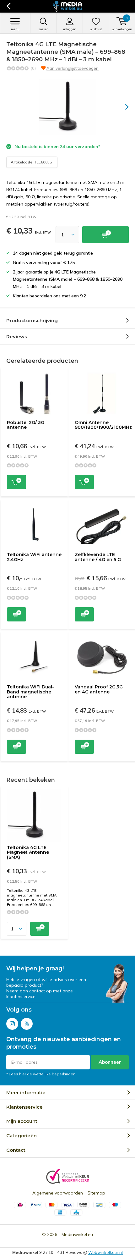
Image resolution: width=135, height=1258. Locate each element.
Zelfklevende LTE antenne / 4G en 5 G (98, 557)
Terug (8, 6)
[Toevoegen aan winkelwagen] (105, 234)
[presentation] (122, 107)
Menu (15, 29)
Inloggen (69, 29)
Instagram (12, 1024)
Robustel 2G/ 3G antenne (25, 425)
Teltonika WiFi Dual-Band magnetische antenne (30, 691)
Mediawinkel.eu (77, 1234)
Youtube (27, 1024)
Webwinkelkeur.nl (105, 1252)
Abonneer (110, 1062)
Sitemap (96, 1193)
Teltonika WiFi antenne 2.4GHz (34, 557)
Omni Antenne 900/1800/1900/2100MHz (103, 425)
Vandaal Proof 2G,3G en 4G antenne (99, 689)
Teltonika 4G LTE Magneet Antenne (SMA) (28, 852)
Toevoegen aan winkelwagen (16, 482)
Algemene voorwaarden (57, 1193)
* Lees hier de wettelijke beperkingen (40, 1074)
